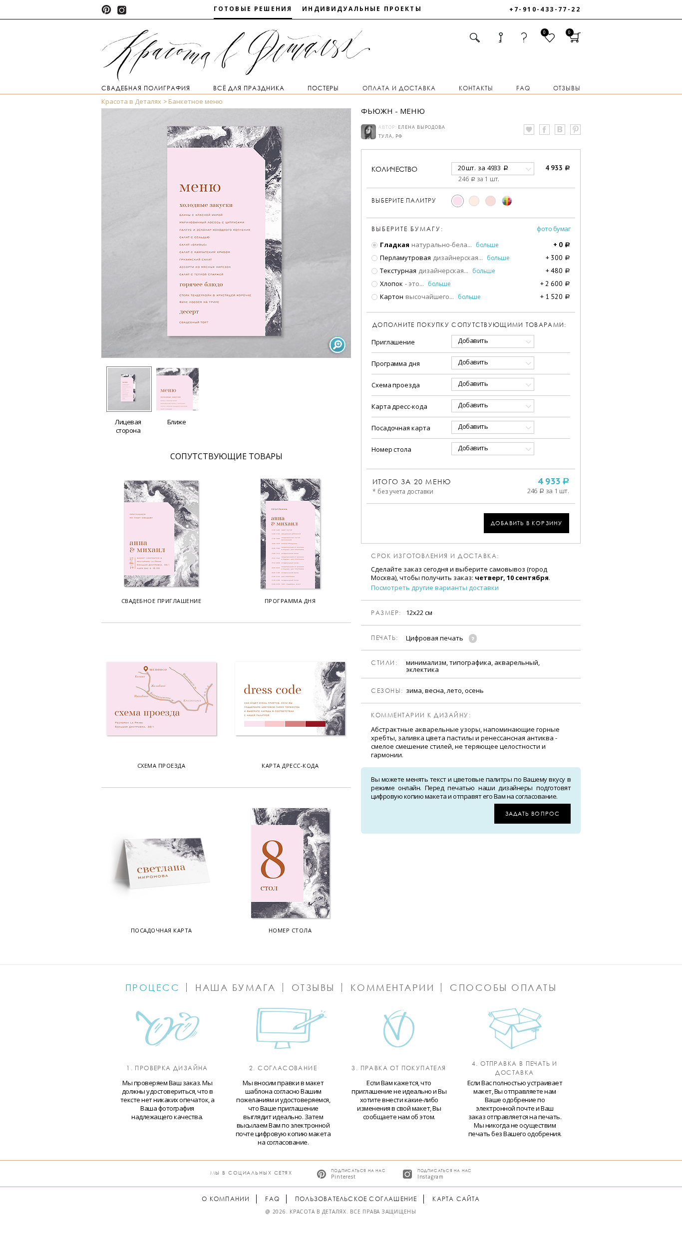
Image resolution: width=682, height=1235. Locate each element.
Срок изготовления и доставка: (435, 556)
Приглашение (393, 341)
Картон (390, 296)
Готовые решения (253, 8)
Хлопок (390, 283)
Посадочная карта (400, 427)
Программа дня (395, 363)
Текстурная (397, 270)
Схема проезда (395, 384)
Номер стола (391, 449)
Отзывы (567, 88)
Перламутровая (404, 257)
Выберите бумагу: (407, 229)
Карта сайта (456, 1199)
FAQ (523, 88)
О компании (226, 1199)
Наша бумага (235, 987)
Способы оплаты (503, 987)
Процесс (152, 987)
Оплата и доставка (399, 88)
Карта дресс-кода (399, 406)
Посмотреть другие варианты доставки (435, 588)
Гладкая (393, 244)
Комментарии (392, 987)
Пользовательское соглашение (356, 1199)
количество (394, 169)
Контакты (476, 88)
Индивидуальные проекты (362, 8)
